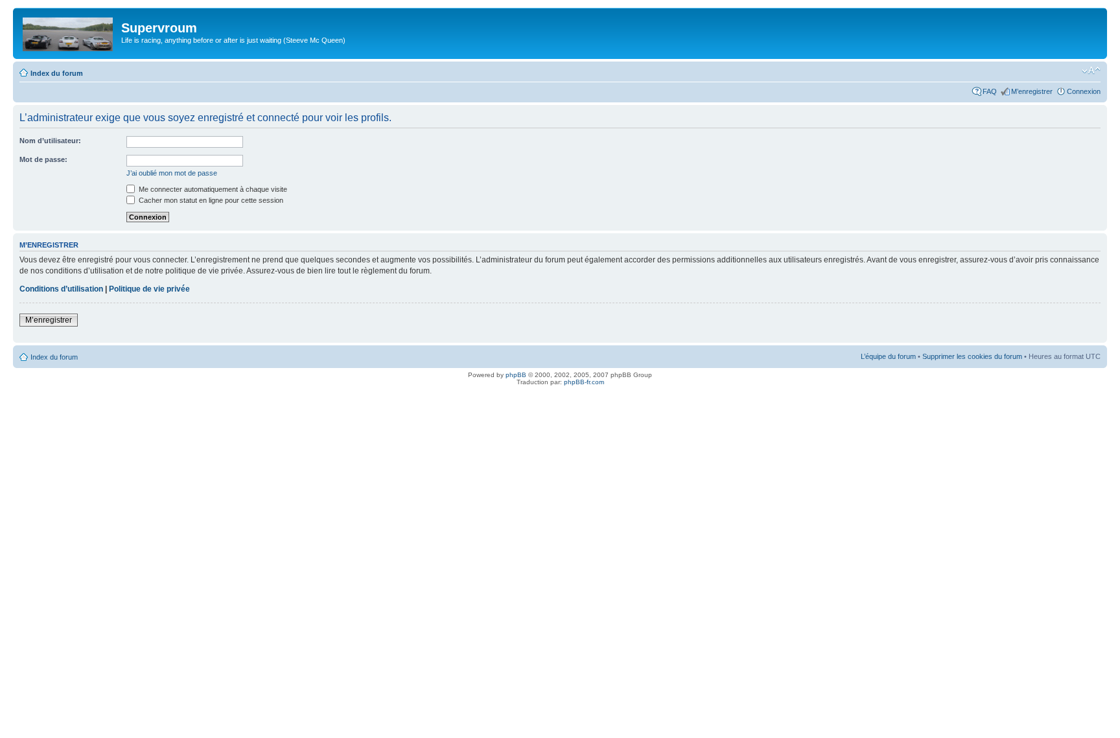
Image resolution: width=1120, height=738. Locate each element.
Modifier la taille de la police (1091, 70)
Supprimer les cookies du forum (972, 356)
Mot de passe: (43, 159)
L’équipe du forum (888, 356)
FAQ (990, 91)
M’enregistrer (1032, 91)
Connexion (1084, 91)
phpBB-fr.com (584, 382)
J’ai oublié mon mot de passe (171, 173)
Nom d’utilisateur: (50, 140)
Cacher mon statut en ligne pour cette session (210, 200)
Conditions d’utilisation (61, 289)
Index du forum (56, 73)
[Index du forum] (68, 31)
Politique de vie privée (149, 289)
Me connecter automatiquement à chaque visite (212, 189)
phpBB (516, 374)
